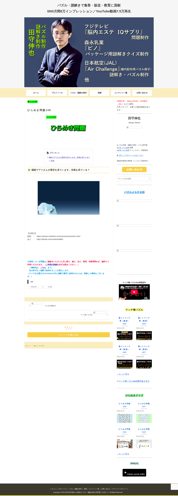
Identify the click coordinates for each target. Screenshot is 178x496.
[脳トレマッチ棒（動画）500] (124, 338)
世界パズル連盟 (123, 150)
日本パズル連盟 (123, 148)
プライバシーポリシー (119, 489)
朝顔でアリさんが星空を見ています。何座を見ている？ (69, 157)
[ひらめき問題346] (124, 447)
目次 (52, 153)
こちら (43, 268)
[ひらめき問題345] (144, 447)
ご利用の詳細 (51, 265)
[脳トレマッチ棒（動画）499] (144, 338)
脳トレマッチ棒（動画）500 (125, 321)
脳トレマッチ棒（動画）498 (125, 349)
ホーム (54, 489)
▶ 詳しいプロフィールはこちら (130, 155)
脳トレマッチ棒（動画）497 (144, 349)
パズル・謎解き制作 (75, 489)
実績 (85, 489)
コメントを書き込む (68, 334)
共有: (53, 161)
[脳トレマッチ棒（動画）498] (124, 367)
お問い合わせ (105, 489)
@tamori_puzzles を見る (136, 474)
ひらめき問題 (33, 101)
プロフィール (62, 489)
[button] (150, 179)
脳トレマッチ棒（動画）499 (144, 321)
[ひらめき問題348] (124, 421)
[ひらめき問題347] (144, 421)
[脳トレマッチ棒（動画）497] (144, 367)
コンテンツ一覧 (94, 489)
